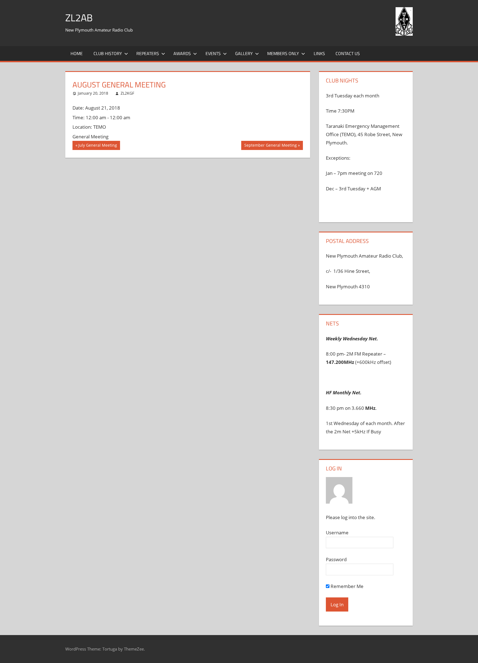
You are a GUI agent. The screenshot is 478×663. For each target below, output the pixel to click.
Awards (182, 53)
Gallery (244, 53)
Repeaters (147, 53)
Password (336, 559)
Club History (107, 53)
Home (77, 53)
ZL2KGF (127, 93)
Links (319, 53)
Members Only (283, 53)
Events (213, 53)
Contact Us (348, 53)
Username (337, 532)
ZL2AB (79, 17)
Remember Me (346, 586)
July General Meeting (97, 146)
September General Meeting (270, 146)
